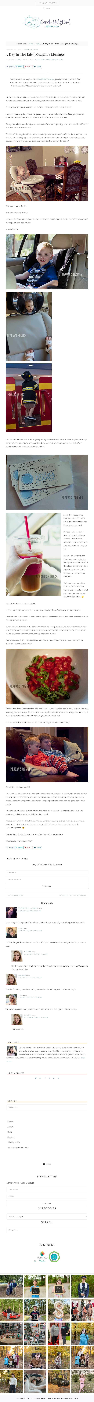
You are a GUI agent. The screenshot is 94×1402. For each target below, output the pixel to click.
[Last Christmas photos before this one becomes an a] (11, 1381)
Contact (11, 1137)
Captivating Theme (38, 1398)
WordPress (68, 1398)
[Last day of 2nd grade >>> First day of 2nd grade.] (59, 1286)
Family (38, 44)
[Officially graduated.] (11, 1286)
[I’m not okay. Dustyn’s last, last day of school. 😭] (35, 1310)
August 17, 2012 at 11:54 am (36, 954)
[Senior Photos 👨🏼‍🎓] (11, 1310)
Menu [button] (48, 9)
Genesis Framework (55, 1398)
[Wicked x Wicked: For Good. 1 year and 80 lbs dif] (59, 1334)
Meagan (27, 952)
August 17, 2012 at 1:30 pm (30, 911)
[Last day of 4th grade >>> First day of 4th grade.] (35, 1286)
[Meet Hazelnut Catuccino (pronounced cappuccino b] (35, 1381)
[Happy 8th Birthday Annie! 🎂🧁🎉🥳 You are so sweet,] (59, 1310)
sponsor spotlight (54, 59)
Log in (75, 1398)
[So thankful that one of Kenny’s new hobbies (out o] (59, 1381)
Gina (21, 995)
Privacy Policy (13, 1142)
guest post (40, 59)
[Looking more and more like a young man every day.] (35, 1357)
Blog (9, 1132)
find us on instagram (47, 3)
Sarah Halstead (47, 22)
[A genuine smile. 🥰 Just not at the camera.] (59, 1357)
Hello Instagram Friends (18, 1147)
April (21, 928)
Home (30, 44)
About (10, 1127)
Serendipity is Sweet (28, 908)
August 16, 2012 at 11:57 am (36, 1017)
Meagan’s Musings (45, 79)
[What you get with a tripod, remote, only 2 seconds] (11, 1357)
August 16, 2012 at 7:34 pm (30, 931)
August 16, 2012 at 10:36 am (30, 997)
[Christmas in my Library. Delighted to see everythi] (35, 1334)
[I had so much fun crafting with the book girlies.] (11, 1334)
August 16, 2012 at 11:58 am (30, 977)
